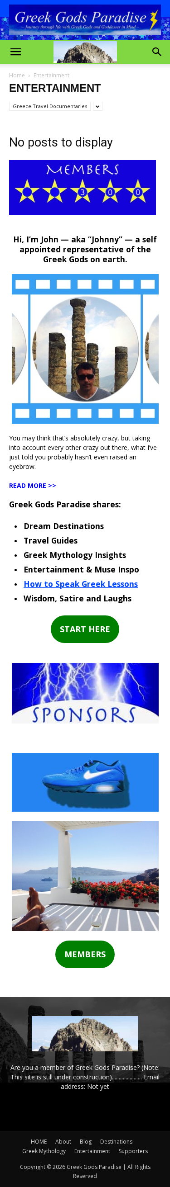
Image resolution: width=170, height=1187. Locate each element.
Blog (86, 1141)
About (63, 1141)
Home (17, 75)
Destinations (116, 1141)
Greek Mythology (44, 1151)
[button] (15, 52)
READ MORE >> (32, 485)
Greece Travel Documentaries (50, 106)
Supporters (133, 1151)
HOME (39, 1141)
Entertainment (92, 1151)
